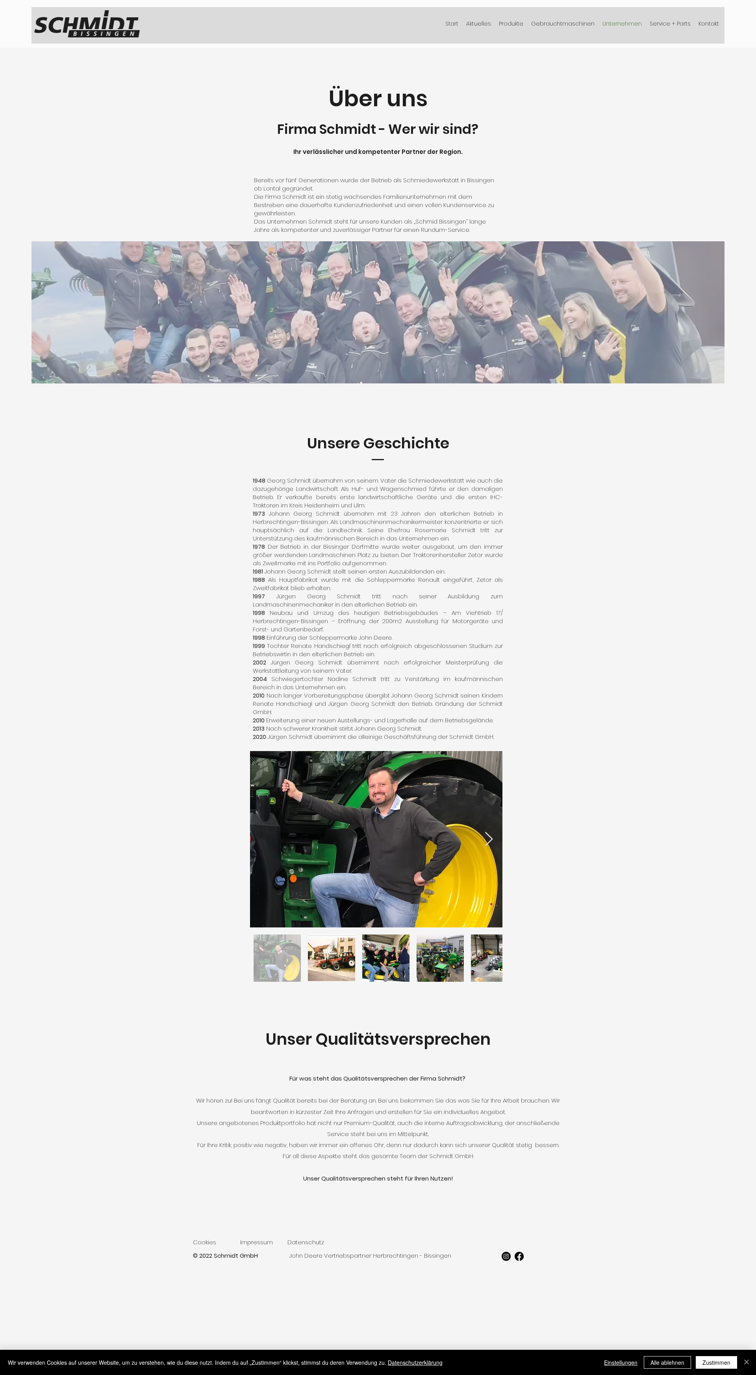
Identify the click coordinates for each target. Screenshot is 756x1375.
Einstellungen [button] (620, 1362)
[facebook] (506, 1256)
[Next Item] (488, 839)
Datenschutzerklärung (415, 1362)
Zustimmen (716, 1362)
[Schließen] (746, 1362)
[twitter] (519, 1256)
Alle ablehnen (667, 1362)
